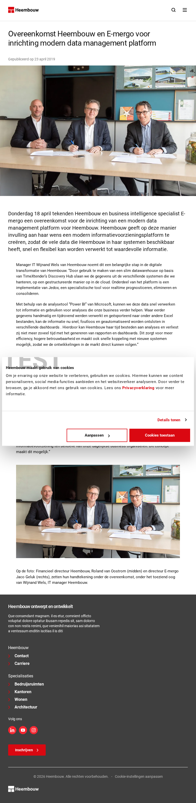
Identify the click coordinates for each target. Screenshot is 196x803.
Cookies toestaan (160, 435)
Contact (22, 655)
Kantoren (23, 691)
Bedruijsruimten (29, 684)
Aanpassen (94, 435)
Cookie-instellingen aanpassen (139, 776)
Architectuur (26, 707)
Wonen (21, 699)
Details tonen (168, 420)
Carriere (22, 663)
